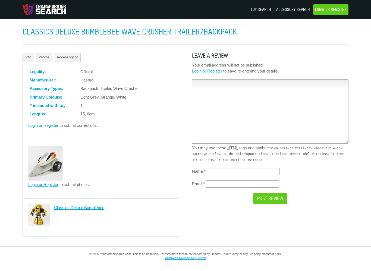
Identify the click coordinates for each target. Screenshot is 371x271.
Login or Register (331, 9)
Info (28, 57)
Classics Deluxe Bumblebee (79, 207)
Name (199, 171)
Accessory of (67, 57)
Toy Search (261, 9)
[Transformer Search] (44, 9)
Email (198, 183)
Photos (44, 57)
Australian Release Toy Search (185, 258)
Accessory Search (293, 9)
